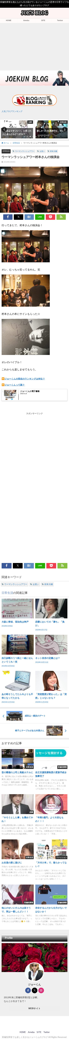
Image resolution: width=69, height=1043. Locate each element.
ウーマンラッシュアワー (24, 151)
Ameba (26, 20)
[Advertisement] (34, 46)
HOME (8, 20)
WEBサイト (34, 1008)
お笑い (42, 151)
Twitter (60, 20)
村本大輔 (53, 151)
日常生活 (6, 151)
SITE (43, 20)
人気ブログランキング (12, 111)
